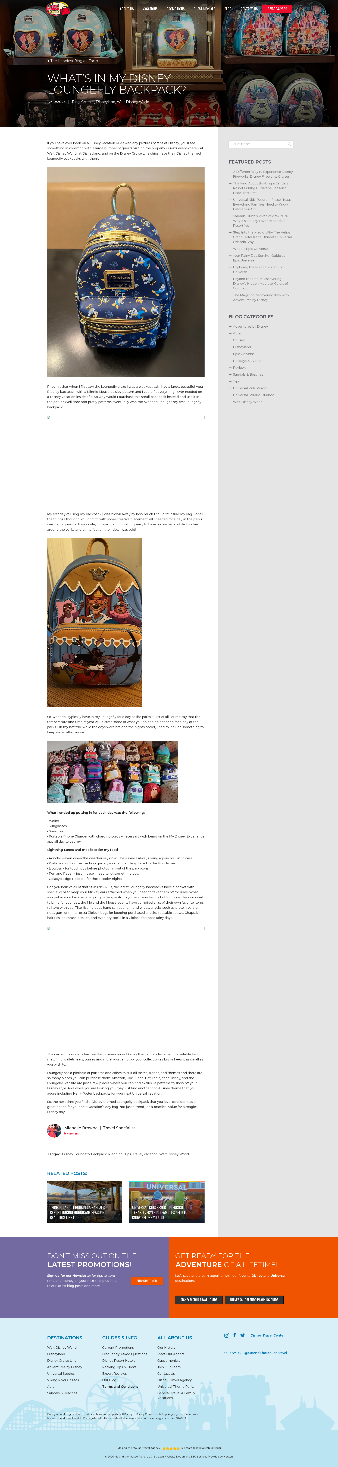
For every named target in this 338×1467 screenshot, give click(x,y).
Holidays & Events (247, 361)
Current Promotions (118, 1348)
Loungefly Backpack (90, 1154)
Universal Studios (61, 1374)
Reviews (239, 368)
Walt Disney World (133, 102)
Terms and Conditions (120, 1387)
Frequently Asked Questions (124, 1354)
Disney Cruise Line (62, 1361)
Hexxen (228, 1456)
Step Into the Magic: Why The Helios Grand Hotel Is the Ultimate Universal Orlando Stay (262, 237)
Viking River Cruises (63, 1380)
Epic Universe (244, 354)
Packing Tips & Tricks (119, 1367)
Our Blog (109, 1380)
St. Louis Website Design (169, 1456)
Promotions (176, 8)
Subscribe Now (147, 1281)
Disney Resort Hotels (118, 1361)
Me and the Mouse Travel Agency (138, 1448)
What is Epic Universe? (251, 249)
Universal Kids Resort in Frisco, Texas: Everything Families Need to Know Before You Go (262, 204)
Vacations (150, 8)
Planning (115, 1154)
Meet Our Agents (170, 1354)
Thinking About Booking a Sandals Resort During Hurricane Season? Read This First (260, 188)
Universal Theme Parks (175, 1387)
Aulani (238, 333)
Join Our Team (169, 1367)
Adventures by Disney (250, 326)
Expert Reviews (114, 1374)
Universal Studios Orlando (253, 395)
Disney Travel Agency (174, 1380)
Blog (227, 8)
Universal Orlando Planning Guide (254, 1299)
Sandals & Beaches (248, 374)
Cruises (87, 102)
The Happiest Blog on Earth (74, 61)
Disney (67, 1154)
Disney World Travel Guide (198, 1299)
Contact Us (166, 1374)
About (127, 8)
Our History (166, 1348)
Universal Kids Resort (250, 388)
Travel (137, 1154)
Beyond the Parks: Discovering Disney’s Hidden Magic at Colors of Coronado (260, 283)
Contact (249, 8)
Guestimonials (204, 8)
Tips (127, 1154)
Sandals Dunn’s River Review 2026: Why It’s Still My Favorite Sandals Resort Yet (261, 221)
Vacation (151, 1154)
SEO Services (199, 1456)
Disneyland (105, 102)
